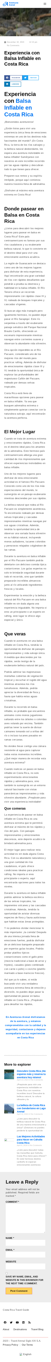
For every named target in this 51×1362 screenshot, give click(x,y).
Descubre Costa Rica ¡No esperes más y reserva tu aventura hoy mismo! (31, 1074)
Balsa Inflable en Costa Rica (18, 107)
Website (11, 1261)
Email (10, 1250)
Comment (12, 1202)
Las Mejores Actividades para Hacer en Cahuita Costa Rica (31, 1139)
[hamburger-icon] (45, 4)
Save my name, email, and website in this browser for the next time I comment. (24, 1280)
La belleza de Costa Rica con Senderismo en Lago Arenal (31, 1108)
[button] (13, 77)
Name (10, 1238)
